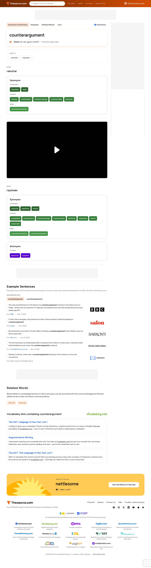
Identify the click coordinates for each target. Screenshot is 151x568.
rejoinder (15, 89)
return (93, 218)
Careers (100, 502)
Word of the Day (62, 479)
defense (69, 99)
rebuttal (14, 208)
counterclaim (56, 99)
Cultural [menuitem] (89, 3)
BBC (12, 314)
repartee (25, 208)
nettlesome (67, 483)
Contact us (110, 502)
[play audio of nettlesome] (57, 489)
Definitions (101, 25)
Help (120, 502)
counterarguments (34, 299)
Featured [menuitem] (71, 3)
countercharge (41, 99)
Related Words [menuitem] (48, 25)
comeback (15, 218)
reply (24, 89)
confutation (26, 99)
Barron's (14, 338)
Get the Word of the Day (123, 484)
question (15, 255)
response (83, 218)
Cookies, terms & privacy (134, 502)
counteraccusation (19, 109)
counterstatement (38, 233)
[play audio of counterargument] (10, 42)
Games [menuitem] (80, 3)
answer (14, 99)
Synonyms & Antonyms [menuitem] (17, 25)
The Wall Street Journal (19, 349)
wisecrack (15, 224)
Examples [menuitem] (35, 25)
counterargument (15, 299)
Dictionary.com (134, 3)
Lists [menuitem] (60, 25)
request (25, 255)
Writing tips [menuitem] (100, 3)
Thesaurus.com (17, 3)
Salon (13, 326)
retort (35, 208)
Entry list (91, 502)
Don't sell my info (99, 554)
